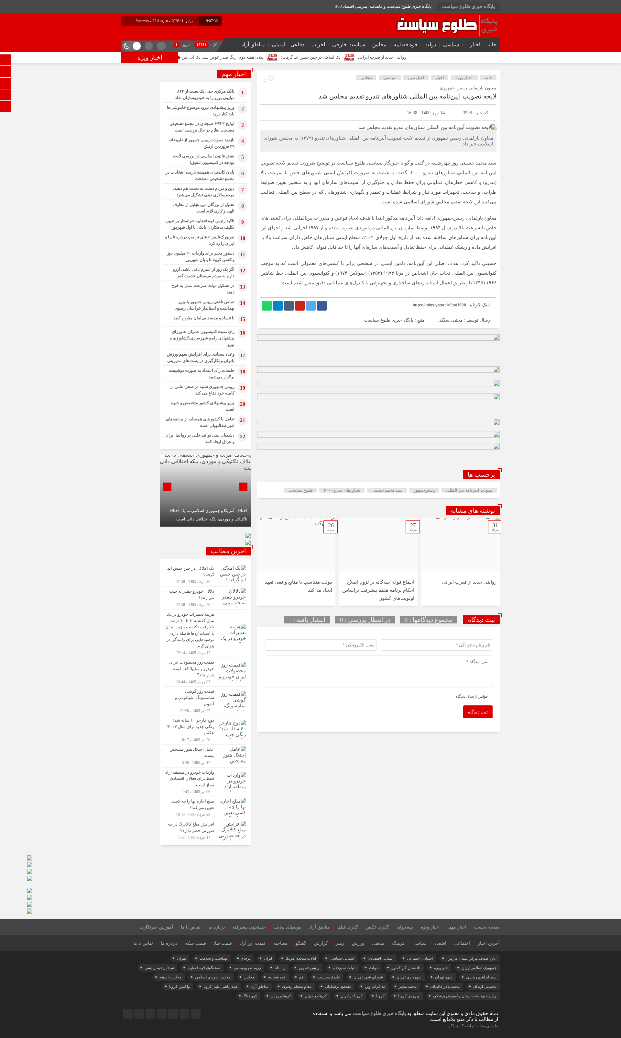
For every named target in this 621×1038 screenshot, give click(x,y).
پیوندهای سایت (287, 927)
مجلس (379, 44)
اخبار (475, 44)
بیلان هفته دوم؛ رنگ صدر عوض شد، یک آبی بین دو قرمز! (255, 57)
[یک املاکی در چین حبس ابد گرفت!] (205, 575)
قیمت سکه (195, 943)
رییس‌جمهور (424, 490)
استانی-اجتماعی (420, 958)
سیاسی (451, 44)
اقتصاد (440, 943)
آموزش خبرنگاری (156, 927)
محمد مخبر (408, 986)
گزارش (321, 943)
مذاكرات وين (375, 986)
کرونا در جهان (316, 996)
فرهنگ (398, 943)
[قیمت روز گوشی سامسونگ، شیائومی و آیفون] (205, 701)
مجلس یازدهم (170, 977)
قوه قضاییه (405, 44)
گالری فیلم (348, 927)
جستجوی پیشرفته (249, 927)
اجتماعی (462, 943)
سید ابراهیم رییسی (481, 977)
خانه (491, 44)
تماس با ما (191, 927)
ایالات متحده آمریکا (301, 958)
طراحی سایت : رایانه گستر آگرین (471, 1026)
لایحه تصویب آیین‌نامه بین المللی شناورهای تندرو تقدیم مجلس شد (407, 96)
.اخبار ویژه (464, 77)
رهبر (340, 943)
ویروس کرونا (408, 996)
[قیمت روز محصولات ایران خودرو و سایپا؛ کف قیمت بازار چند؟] (205, 671)
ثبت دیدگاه (478, 712)
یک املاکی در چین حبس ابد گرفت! (351, 57)
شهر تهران (443, 977)
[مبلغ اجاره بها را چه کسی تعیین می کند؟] (205, 807)
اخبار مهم (416, 77)
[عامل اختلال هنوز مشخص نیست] (205, 756)
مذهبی (378, 943)
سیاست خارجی (348, 44)
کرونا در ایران (352, 996)
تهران (181, 958)
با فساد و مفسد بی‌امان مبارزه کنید (204, 317)
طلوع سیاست (301, 490)
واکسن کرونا (179, 986)
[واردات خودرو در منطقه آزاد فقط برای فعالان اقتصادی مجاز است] (205, 782)
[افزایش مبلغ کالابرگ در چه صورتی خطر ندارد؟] (205, 829)
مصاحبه (280, 943)
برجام (245, 958)
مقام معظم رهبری (296, 986)
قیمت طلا (223, 943)
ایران (268, 958)
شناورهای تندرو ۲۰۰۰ (342, 490)
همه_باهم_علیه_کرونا (220, 986)
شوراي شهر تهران (368, 977)
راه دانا (280, 967)
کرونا (380, 996)
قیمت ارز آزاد (253, 943)
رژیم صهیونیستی (247, 967)
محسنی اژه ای (484, 986)
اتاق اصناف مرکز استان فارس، (471, 958)
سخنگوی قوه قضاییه (204, 967)
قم (301, 977)
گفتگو (301, 943)
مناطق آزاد (253, 44)
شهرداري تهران (409, 977)
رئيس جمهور (309, 967)
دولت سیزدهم (344, 967)
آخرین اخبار (489, 943)
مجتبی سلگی (450, 320)
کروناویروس (281, 996)
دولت (430, 44)
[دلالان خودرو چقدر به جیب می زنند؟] (205, 598)
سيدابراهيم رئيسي (159, 967)
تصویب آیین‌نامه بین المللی (469, 490)
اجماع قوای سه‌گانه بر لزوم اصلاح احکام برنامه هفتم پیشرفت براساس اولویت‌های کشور (378, 590)
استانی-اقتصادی (380, 958)
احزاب (318, 44)
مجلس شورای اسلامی (212, 977)
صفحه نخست (487, 927)
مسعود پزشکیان (338, 986)
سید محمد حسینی (387, 490)
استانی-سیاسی (342, 958)
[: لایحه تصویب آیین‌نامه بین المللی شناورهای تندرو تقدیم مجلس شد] (273, 112)
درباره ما (216, 927)
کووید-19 (250, 996)
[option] (460, 562)
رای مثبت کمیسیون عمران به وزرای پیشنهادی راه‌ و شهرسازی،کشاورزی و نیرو (202, 338)
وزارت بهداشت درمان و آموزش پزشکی (464, 996)
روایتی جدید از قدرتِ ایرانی (423, 57)
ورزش (358, 943)
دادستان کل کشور (405, 967)
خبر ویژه (441, 967)
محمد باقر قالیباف (445, 986)
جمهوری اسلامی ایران (479, 967)
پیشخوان (405, 927)
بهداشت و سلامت (214, 958)
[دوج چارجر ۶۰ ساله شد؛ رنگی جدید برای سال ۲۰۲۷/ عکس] (205, 729)
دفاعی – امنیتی (288, 44)
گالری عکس (377, 927)
